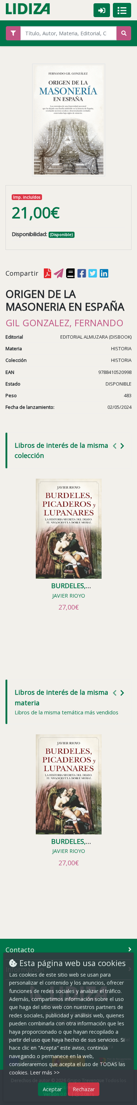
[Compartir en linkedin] (104, 273)
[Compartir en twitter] (92, 273)
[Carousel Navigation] (119, 445)
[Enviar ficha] (59, 273)
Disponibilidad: (29, 234)
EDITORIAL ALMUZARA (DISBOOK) (96, 337)
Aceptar (52, 1089)
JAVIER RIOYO (68, 595)
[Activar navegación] (122, 10)
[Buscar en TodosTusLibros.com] (70, 273)
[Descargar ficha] (47, 273)
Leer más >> (45, 1072)
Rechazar (84, 1089)
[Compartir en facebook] (81, 273)
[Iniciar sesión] (102, 10)
